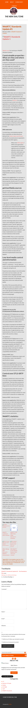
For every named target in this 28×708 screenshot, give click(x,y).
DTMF (6, 561)
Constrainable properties (14, 559)
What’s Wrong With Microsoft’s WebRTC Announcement (6, 552)
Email (3, 618)
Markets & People (7, 683)
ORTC (4, 562)
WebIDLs (14, 100)
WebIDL (11, 564)
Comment (4, 589)
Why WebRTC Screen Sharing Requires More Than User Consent (13, 552)
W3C (7, 564)
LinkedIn (13, 658)
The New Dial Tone (14, 9)
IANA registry (20, 142)
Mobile (4, 685)
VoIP (4, 688)
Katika (10, 704)
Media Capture (21, 561)
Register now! (6, 50)
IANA (16, 561)
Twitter (15, 658)
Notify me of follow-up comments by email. (13, 639)
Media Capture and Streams (16, 136)
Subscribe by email (8, 655)
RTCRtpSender (17, 562)
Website (3, 625)
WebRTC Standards (16, 31)
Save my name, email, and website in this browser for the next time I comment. (13, 635)
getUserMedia (11, 561)
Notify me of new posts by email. (11, 642)
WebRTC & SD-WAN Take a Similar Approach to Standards (13, 535)
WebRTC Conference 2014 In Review (6, 534)
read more (14, 672)
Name (3, 611)
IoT (3, 681)
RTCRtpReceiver (9, 562)
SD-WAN (5, 687)
